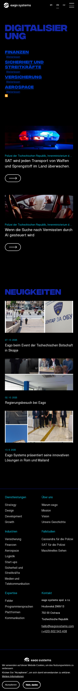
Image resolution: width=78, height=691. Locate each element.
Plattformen (12, 612)
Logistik (10, 556)
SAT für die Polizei (53, 545)
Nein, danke (32, 685)
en (51, 5)
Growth (9, 522)
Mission (46, 511)
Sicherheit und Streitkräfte (14, 571)
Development (13, 516)
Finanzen (10, 545)
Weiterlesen (13, 57)
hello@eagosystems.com (58, 626)
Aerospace (12, 551)
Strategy (10, 505)
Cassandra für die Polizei (57, 539)
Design (9, 511)
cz (64, 5)
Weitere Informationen (13, 676)
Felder (9, 601)
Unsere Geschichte (54, 522)
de (57, 5)
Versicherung (13, 539)
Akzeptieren (11, 685)
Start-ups (11, 562)
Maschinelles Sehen (54, 551)
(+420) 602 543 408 (54, 631)
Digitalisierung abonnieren (6, 95)
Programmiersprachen (19, 607)
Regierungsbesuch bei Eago (25, 403)
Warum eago (50, 505)
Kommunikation (14, 618)
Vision (45, 516)
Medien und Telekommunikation (17, 581)
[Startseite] (17, 5)
